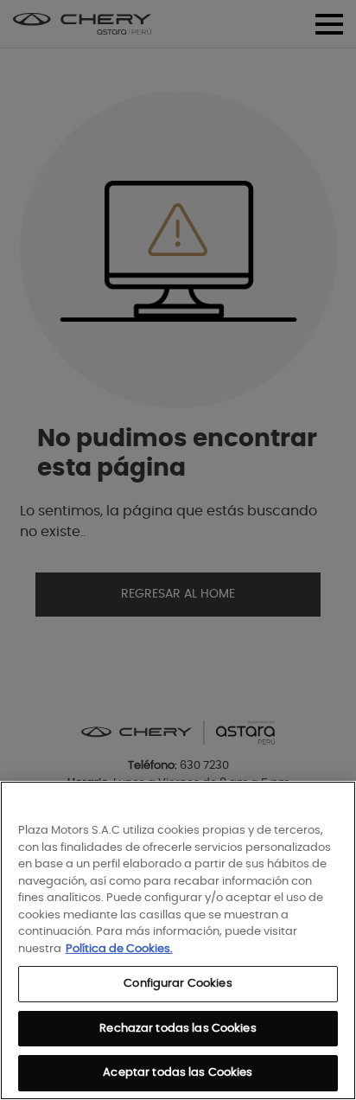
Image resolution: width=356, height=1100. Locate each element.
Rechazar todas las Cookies (177, 1028)
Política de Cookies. (119, 949)
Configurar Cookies (178, 983)
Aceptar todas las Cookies (177, 1072)
